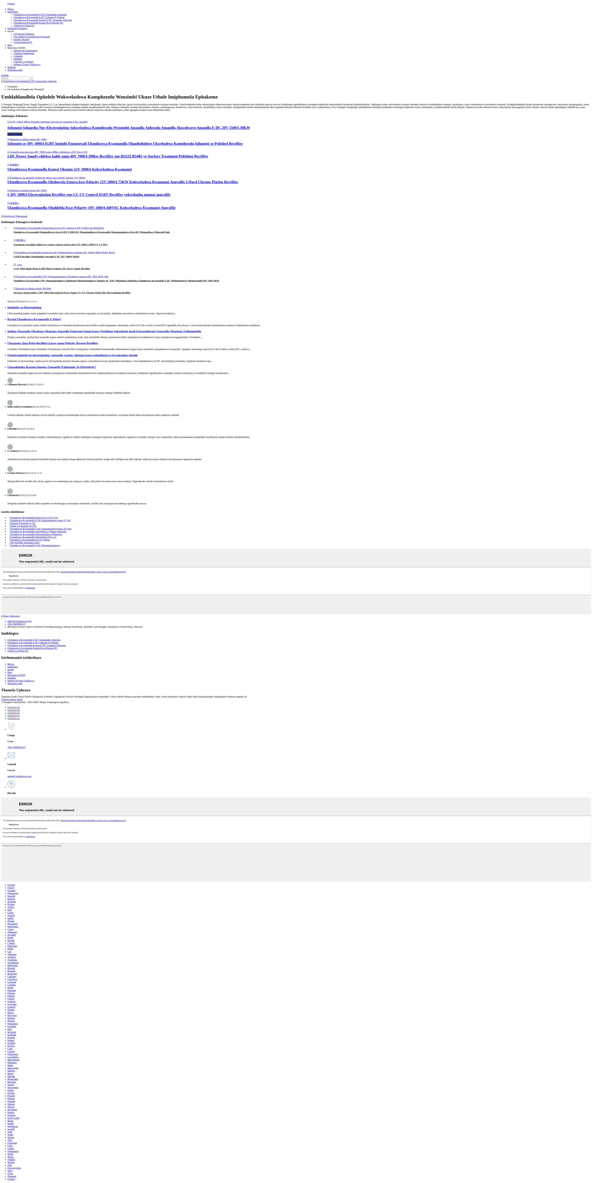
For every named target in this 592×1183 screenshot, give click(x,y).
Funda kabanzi (15, 134)
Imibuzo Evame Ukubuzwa (27, 64)
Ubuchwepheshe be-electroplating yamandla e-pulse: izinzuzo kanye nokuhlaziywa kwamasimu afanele (72, 355)
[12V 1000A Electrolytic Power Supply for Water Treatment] (13, 165)
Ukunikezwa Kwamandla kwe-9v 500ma (30, 540)
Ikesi (9, 45)
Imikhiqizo (12, 11)
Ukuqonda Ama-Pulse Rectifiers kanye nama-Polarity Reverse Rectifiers (52, 343)
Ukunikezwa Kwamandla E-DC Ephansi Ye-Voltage (39, 17)
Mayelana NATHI (16, 675)
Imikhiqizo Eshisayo (17, 28)
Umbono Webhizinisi (24, 53)
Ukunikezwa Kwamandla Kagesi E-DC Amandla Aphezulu (43, 20)
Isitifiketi (18, 59)
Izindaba (11, 67)
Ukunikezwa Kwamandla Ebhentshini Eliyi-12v (33, 537)
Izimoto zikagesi (21, 39)
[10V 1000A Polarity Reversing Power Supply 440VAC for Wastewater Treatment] (13, 203)
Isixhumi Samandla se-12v (22, 523)
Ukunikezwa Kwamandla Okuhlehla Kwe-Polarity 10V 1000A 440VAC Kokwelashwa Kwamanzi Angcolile (91, 208)
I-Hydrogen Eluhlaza (24, 34)
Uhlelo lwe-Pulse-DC (24, 25)
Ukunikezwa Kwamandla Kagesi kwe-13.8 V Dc (34, 517)
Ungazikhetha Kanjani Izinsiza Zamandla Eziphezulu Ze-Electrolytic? (51, 367)
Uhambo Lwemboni (23, 61)
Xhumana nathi (14, 70)
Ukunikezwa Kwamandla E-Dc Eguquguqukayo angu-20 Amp (40, 528)
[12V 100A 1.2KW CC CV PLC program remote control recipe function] (19, 240)
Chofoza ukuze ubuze (12, 699)
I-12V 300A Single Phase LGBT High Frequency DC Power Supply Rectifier (52, 268)
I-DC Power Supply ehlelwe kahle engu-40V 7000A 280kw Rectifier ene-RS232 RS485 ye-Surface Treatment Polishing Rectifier (107, 156)
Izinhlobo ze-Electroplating (24, 307)
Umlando (18, 56)
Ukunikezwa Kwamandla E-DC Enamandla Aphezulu (40, 14)
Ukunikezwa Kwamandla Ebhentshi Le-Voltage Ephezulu (38, 531)
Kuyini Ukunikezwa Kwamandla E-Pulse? (34, 319)
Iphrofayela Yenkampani (25, 50)
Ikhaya (10, 9)
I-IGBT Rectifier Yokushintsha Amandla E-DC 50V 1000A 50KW (46, 256)
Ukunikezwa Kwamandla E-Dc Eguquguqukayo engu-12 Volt (40, 520)
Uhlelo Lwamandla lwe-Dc (23, 526)
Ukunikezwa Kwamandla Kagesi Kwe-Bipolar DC (39, 23)
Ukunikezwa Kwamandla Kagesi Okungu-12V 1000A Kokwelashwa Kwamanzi (69, 169)
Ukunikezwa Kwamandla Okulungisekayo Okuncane (36, 534)
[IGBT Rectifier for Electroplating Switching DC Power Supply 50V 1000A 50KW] (64, 252)
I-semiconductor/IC (23, 42)
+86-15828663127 (16, 624)
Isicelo (10, 669)
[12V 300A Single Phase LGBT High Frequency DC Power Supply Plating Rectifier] (18, 264)
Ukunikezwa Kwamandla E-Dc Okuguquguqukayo (35, 545)
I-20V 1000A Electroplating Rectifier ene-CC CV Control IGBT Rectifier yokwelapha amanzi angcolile (89, 195)
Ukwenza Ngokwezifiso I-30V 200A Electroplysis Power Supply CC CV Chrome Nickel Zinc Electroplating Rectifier (72, 292)
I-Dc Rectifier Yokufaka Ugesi (24, 542)
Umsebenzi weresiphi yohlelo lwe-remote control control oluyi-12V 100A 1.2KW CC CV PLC (61, 244)
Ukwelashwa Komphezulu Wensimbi (32, 36)
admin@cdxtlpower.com (19, 621)
